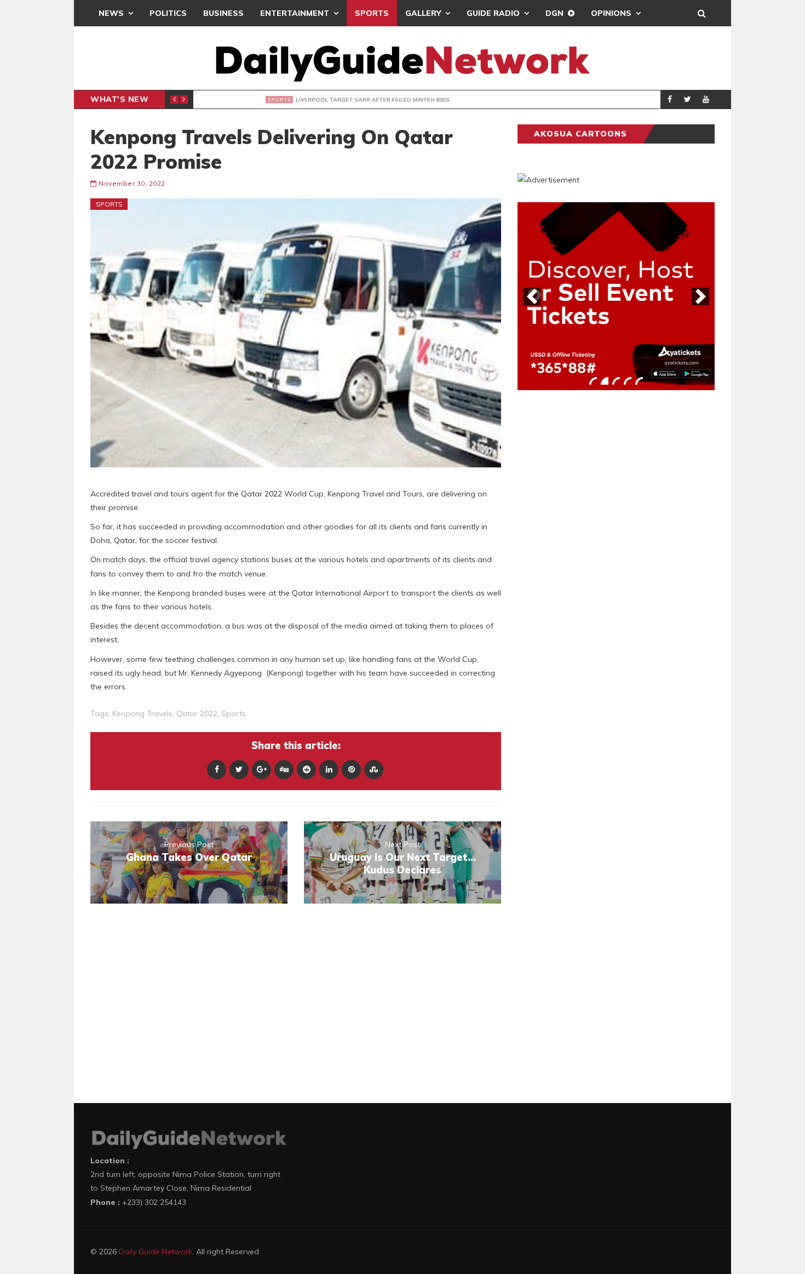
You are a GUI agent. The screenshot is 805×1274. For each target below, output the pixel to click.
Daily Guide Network (155, 1251)
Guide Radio (493, 13)
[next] (700, 296)
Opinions (611, 13)
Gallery (423, 13)
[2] (604, 381)
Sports (372, 13)
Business (223, 13)
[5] (639, 381)
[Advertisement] (600, 569)
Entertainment (294, 13)
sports (233, 713)
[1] (593, 381)
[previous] (531, 296)
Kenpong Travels (142, 713)
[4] (627, 381)
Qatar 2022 (196, 713)
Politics (168, 13)
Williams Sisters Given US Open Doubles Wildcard (356, 100)
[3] (616, 381)
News (111, 13)
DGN (554, 13)
